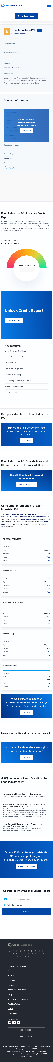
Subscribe (26, 130)
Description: (8, 74)
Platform (11, 975)
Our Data (11, 980)
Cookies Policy (14, 1004)
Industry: (7, 63)
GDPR (10, 1008)
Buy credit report (14, 320)
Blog (10, 971)
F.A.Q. (10, 995)
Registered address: (11, 145)
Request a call (26, 1036)
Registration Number (11, 52)
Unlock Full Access (27, 484)
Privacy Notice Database (18, 999)
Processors (12, 1013)
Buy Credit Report (28, 16)
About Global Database (17, 966)
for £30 (27, 269)
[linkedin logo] (13, 167)
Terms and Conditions (17, 989)
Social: (6, 163)
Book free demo (27, 1030)
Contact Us (12, 985)
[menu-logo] (11, 5)
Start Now (26, 440)
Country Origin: (9, 154)
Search (26, 911)
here (3, 527)
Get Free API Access (26, 866)
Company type (9, 43)
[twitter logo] (9, 167)
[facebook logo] (5, 167)
